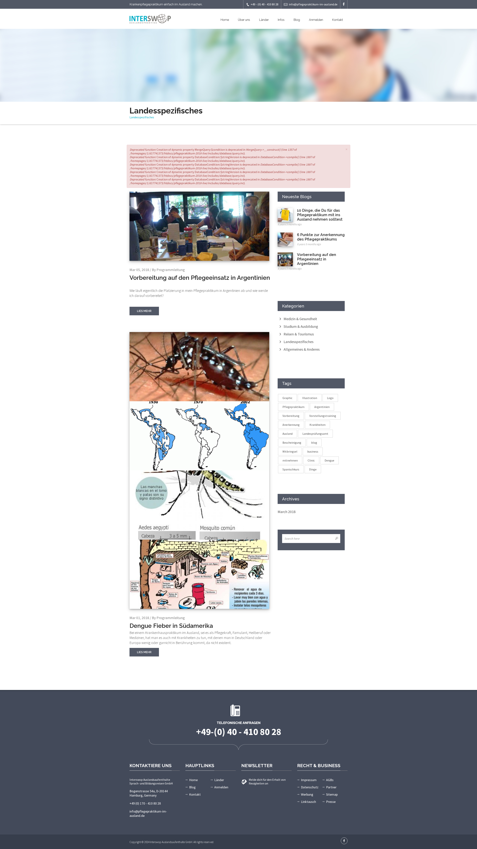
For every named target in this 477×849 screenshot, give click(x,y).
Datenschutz (309, 787)
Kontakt (337, 20)
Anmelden (316, 20)
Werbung (307, 794)
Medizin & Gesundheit (300, 318)
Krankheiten (317, 425)
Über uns (244, 20)
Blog (296, 20)
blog (314, 442)
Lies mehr (144, 311)
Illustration (309, 398)
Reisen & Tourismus (299, 334)
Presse (331, 802)
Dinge (313, 469)
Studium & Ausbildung (301, 326)
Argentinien (322, 407)
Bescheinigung (291, 442)
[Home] (150, 18)
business (312, 451)
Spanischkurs (290, 469)
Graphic (287, 398)
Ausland (287, 433)
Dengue (329, 460)
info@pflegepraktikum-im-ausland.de (313, 4)
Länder (264, 20)
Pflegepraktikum (293, 407)
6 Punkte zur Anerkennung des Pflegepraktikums (321, 237)
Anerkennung (291, 425)
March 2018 (287, 511)
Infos (281, 20)
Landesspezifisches (298, 341)
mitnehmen (290, 460)
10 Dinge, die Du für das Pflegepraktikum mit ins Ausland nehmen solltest (319, 215)
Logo (330, 398)
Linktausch (308, 802)
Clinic (311, 460)
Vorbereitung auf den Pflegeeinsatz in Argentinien (316, 259)
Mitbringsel (289, 451)
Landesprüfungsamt (315, 433)
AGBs (330, 780)
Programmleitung (171, 269)
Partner (331, 787)
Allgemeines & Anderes (302, 349)
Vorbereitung (290, 416)
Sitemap (332, 794)
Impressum (309, 780)
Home (224, 20)
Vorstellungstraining (322, 416)
